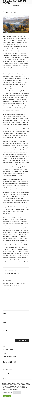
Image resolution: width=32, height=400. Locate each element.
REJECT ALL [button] (17, 392)
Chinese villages (11, 273)
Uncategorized (10, 270)
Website (5, 331)
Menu (17, 5)
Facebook (6, 374)
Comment (6, 290)
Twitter (5, 379)
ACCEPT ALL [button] (7, 396)
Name (5, 313)
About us (9, 362)
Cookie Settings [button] (7, 392)
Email (5, 322)
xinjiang (21, 273)
